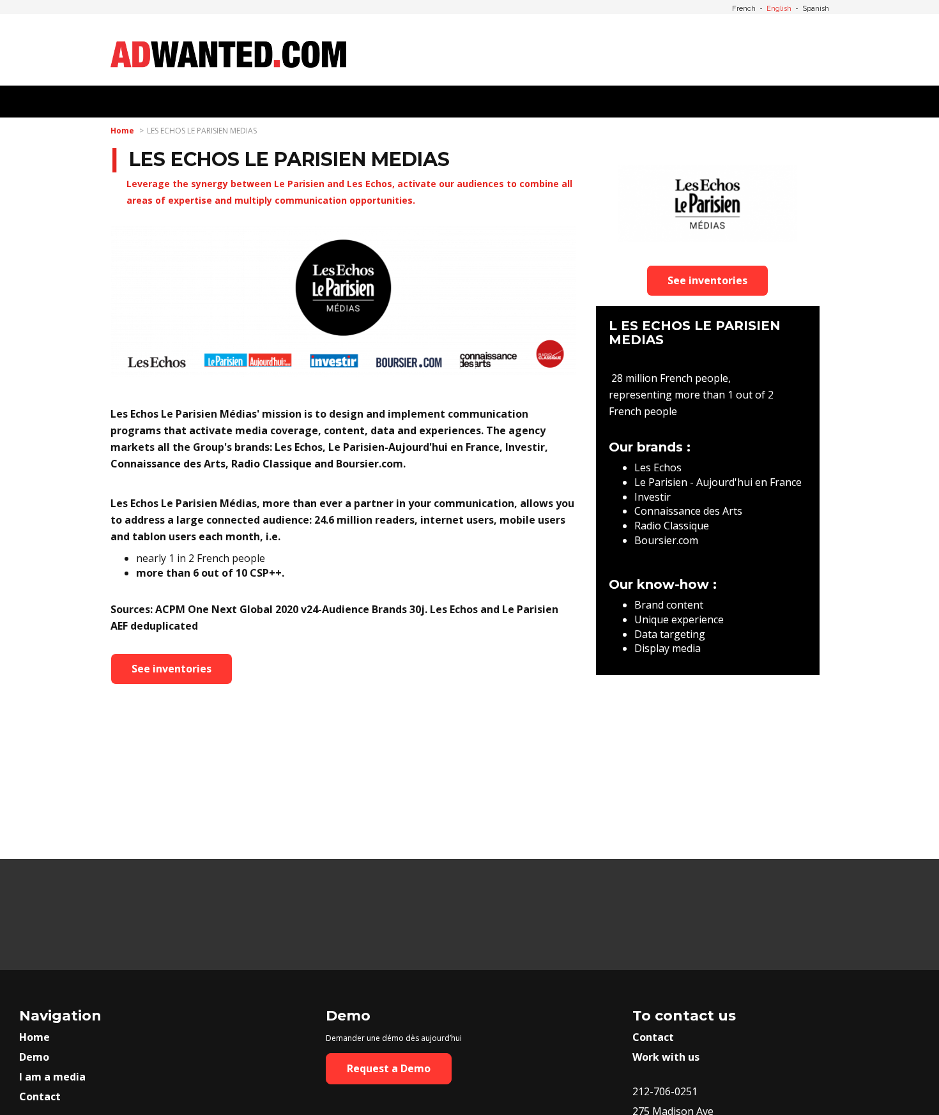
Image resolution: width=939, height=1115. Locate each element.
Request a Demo (389, 1068)
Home (122, 130)
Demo (34, 1057)
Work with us (665, 1057)
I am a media (52, 1077)
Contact (40, 1096)
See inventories (171, 669)
